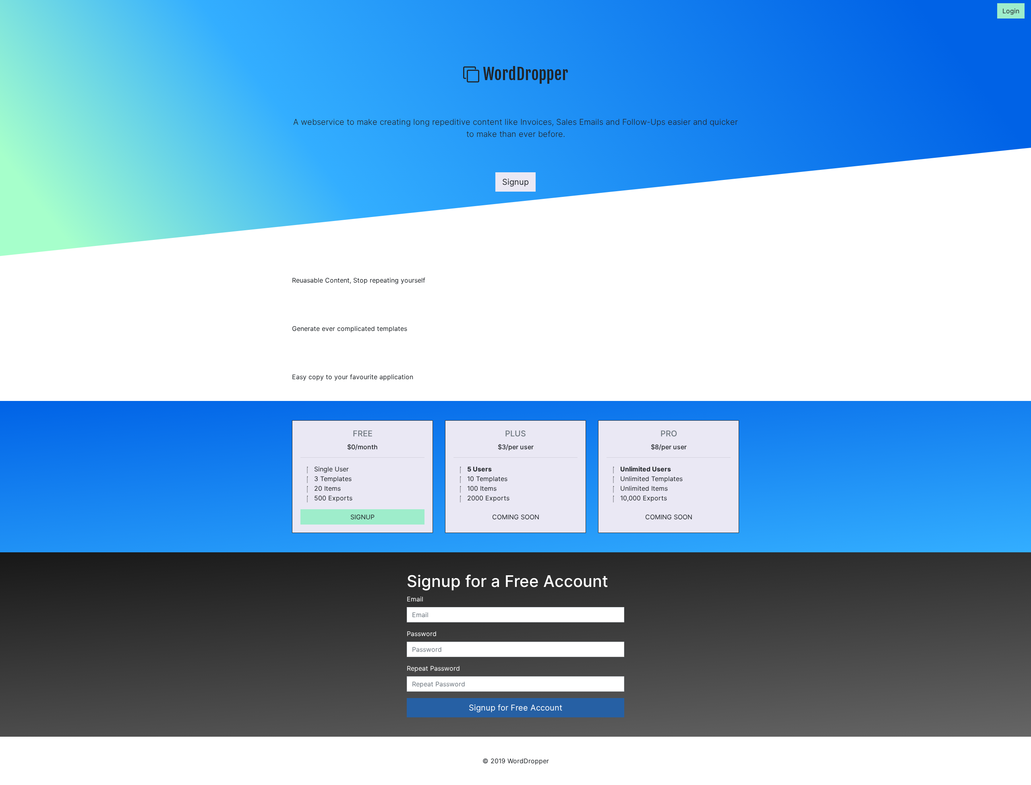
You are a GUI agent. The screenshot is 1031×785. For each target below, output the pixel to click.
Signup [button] (515, 182)
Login (1010, 11)
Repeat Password (433, 668)
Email (415, 599)
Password (422, 634)
